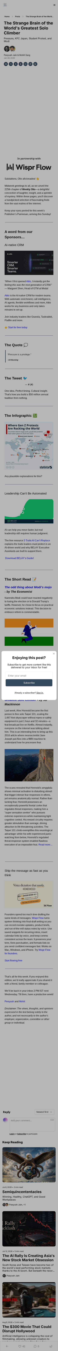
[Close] (54, 653)
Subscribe (29, 682)
